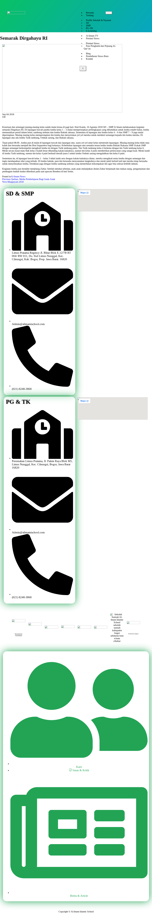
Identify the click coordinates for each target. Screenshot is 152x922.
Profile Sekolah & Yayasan (98, 20)
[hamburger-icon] (109, 12)
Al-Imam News (18, 176)
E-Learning (91, 31)
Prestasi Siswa (92, 38)
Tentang (90, 15)
